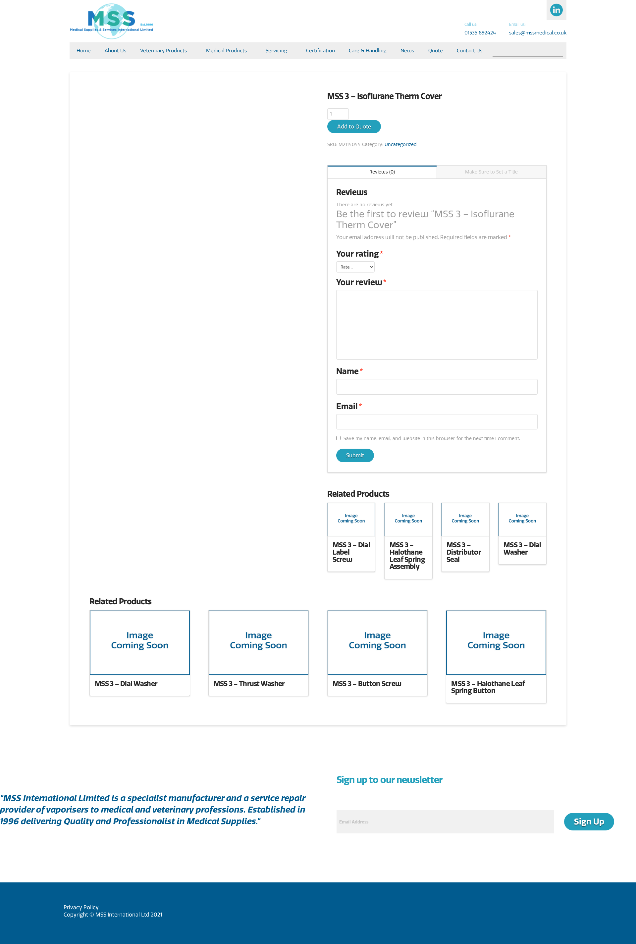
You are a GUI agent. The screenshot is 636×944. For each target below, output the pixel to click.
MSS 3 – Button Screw (367, 683)
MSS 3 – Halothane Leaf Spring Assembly (407, 555)
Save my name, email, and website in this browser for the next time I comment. (432, 438)
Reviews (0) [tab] (382, 172)
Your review (361, 282)
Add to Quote (354, 126)
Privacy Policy (81, 907)
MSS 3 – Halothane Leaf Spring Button (488, 687)
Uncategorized (401, 144)
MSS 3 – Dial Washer (522, 548)
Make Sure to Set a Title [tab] (491, 172)
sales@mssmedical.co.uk (537, 32)
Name (349, 371)
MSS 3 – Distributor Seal (464, 552)
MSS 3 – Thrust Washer (249, 683)
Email (349, 406)
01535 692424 (480, 32)
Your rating (359, 254)
